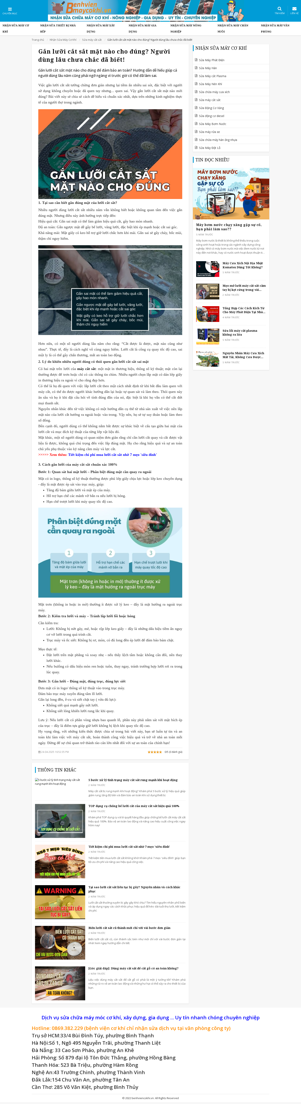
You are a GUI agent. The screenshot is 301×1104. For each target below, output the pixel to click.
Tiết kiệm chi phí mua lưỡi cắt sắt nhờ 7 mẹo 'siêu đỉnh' (129, 847)
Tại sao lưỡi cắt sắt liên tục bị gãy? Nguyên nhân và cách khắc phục (134, 889)
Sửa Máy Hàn (208, 68)
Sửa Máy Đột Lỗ (209, 148)
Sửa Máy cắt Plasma (212, 76)
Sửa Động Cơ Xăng (211, 108)
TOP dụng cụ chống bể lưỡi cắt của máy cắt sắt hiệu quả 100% (133, 806)
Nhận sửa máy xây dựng (101, 28)
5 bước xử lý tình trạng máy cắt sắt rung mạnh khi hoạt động (133, 780)
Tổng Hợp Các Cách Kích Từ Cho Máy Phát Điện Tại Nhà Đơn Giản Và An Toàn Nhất (244, 310)
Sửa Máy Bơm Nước (212, 124)
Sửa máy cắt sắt (210, 100)
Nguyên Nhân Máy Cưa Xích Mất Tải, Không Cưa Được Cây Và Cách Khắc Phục (243, 355)
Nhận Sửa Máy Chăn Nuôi (232, 28)
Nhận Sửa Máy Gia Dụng (142, 28)
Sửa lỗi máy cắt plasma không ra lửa (240, 333)
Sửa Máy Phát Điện (211, 60)
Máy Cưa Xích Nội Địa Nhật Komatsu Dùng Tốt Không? (243, 265)
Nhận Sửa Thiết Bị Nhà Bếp (58, 28)
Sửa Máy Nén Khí (210, 84)
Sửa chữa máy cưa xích (214, 92)
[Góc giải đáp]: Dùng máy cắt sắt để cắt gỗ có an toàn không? (133, 968)
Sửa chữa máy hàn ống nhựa (218, 140)
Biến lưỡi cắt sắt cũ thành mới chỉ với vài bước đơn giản (129, 928)
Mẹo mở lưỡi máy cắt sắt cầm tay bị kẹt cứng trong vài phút (244, 288)
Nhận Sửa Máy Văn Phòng (275, 28)
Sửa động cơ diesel (211, 116)
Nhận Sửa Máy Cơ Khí (15, 28)
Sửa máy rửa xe (209, 132)
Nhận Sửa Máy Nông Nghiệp (185, 28)
